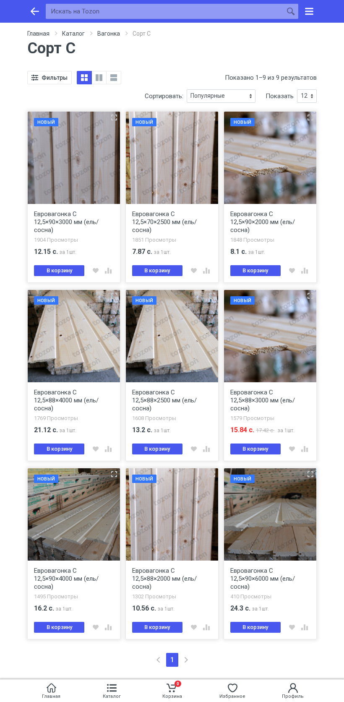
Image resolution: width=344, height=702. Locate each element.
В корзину (59, 270)
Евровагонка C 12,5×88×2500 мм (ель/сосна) (164, 400)
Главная (38, 33)
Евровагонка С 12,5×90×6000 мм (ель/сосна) (262, 578)
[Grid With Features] (99, 77)
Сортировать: (164, 96)
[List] (113, 77)
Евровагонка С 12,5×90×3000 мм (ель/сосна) (66, 222)
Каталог (73, 33)
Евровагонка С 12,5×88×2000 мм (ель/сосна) (164, 578)
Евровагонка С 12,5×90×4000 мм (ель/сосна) (66, 578)
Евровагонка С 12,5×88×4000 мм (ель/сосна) (66, 400)
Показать (280, 96)
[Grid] (84, 77)
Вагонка (108, 33)
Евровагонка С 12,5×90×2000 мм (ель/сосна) (262, 222)
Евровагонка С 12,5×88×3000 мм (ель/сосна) (262, 400)
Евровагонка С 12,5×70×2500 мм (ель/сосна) (164, 222)
